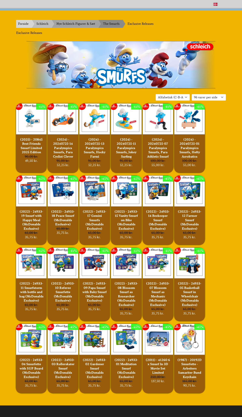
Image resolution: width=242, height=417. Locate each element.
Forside (23, 24)
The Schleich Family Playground (39, 4)
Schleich (42, 24)
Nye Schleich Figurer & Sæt (75, 24)
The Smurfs (111, 24)
